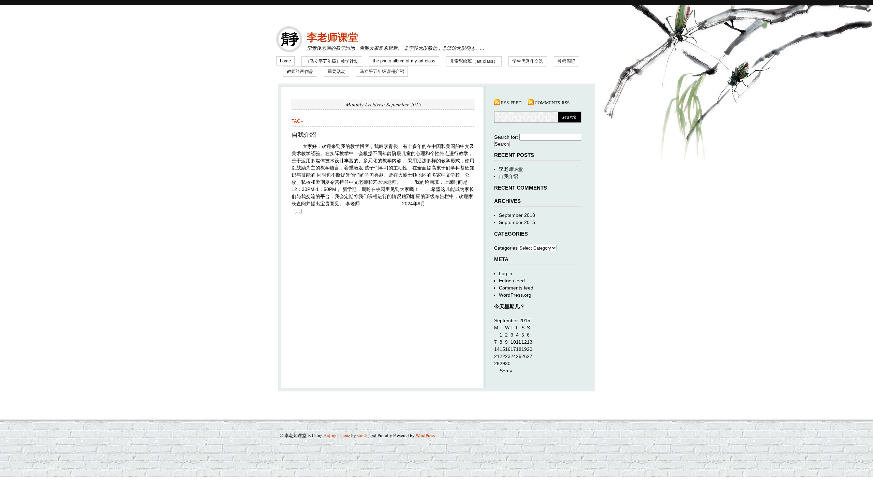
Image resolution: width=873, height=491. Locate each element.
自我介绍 (304, 134)
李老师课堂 (332, 37)
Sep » (506, 370)
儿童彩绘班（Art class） (474, 61)
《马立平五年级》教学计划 (331, 61)
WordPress (425, 435)
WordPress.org (515, 295)
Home (285, 60)
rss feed (511, 102)
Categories (506, 248)
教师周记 (566, 61)
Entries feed (512, 280)
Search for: (506, 137)
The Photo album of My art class (404, 60)
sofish (362, 435)
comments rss (552, 102)
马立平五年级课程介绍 (382, 71)
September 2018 (517, 215)
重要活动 (336, 71)
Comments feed (516, 288)
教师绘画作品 (300, 71)
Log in (505, 273)
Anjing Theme (337, 435)
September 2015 (517, 222)
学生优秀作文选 (527, 61)
